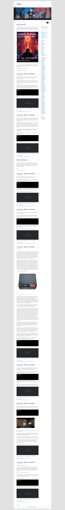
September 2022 (43, 78)
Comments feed (43, 118)
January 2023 (42, 75)
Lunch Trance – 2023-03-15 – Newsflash (26, 462)
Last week (28, 337)
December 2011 (43, 109)
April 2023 (42, 73)
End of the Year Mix (21, 24)
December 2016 (43, 96)
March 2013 (42, 104)
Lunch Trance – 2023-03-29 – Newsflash (26, 365)
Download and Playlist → (20, 110)
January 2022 (42, 85)
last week (32, 433)
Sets (41, 51)
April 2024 (42, 63)
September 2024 (43, 59)
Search (42, 21)
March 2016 (42, 98)
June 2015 (42, 99)
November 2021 (43, 86)
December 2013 (43, 102)
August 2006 (42, 113)
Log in (42, 116)
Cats (41, 41)
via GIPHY (18, 428)
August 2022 (42, 79)
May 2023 (42, 72)
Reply (26, 70)
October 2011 (42, 111)
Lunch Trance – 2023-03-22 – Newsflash (26, 403)
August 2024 (42, 60)
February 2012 (43, 108)
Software (31, 243)
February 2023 (43, 74)
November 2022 (43, 77)
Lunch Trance (23, 111)
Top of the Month (43, 54)
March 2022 (42, 83)
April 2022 (42, 82)
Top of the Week (43, 55)
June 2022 (42, 81)
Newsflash (26, 111)
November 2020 (43, 90)
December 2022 (43, 76)
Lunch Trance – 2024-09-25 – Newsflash (26, 73)
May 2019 (42, 94)
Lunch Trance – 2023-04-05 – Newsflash (26, 247)
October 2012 (42, 106)
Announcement (20, 70)
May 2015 (42, 100)
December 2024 (43, 57)
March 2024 (42, 64)
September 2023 (43, 69)
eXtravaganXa (43, 44)
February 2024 (43, 65)
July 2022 (42, 80)
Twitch (27, 68)
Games (42, 45)
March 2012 (42, 107)
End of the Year (23, 70)
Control (19, 305)
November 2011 (43, 110)
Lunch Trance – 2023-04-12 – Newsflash (26, 209)
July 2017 (42, 95)
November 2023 (43, 67)
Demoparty (22, 166)
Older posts (18, 504)
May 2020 (42, 92)
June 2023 (42, 71)
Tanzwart (19, 4)
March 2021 (42, 87)
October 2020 (42, 91)
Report (42, 50)
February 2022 (43, 84)
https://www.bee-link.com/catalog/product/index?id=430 (29, 294)
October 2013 (42, 103)
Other (42, 49)
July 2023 (42, 70)
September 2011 (43, 112)
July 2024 (42, 61)
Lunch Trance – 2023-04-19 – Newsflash (26, 173)
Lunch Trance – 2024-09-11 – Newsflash (26, 115)
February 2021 (43, 88)
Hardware (23, 243)
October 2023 (42, 68)
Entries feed (42, 117)
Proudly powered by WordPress (32, 507)
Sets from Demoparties (22, 160)
